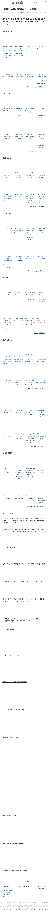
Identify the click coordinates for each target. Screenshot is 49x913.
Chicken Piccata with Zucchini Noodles (7, 136)
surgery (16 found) (39, 271)
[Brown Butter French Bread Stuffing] (7, 560)
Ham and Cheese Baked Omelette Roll (8, 111)
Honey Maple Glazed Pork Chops (41, 470)
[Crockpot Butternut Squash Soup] (7, 578)
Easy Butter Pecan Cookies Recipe (18, 382)
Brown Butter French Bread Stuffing (8, 295)
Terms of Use (7, 894)
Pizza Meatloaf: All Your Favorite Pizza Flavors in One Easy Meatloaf (30, 472)
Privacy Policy (7, 890)
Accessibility (7, 896)
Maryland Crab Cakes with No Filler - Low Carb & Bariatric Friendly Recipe (19, 51)
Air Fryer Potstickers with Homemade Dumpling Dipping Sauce (41, 79)
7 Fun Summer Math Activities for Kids (41, 436)
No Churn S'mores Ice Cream (7, 470)
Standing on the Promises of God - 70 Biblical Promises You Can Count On (30, 438)
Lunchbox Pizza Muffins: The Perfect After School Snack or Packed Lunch (7, 359)
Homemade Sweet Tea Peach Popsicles (19, 258)
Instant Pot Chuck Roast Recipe (41, 175)
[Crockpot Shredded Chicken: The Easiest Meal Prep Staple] (7, 615)
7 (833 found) (41, 446)
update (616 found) (39, 333)
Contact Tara (41, 888)
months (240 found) (39, 506)
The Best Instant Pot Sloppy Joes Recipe (30, 111)
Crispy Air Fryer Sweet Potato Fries (18, 77)
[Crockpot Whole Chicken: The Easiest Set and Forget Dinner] (7, 595)
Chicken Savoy (7, 228)
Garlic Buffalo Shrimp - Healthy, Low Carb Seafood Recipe (41, 199)
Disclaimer (7, 892)
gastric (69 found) (40, 151)
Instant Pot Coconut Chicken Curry (30, 136)
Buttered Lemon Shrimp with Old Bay (19, 196)
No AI (7, 898)
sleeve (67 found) (40, 206)
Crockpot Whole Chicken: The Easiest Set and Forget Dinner (23, 600)
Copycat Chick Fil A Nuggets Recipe (7, 175)
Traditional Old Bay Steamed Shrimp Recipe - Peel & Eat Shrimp (30, 199)
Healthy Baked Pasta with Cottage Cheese (30, 382)
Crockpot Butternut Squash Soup (19, 295)
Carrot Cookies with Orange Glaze (7, 498)
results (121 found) (39, 388)
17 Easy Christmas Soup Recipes (30, 412)
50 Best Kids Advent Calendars (19, 175)
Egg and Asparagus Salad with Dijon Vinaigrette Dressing (41, 113)
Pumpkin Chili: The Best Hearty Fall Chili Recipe (41, 320)
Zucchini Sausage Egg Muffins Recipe (30, 175)
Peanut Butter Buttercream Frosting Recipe (30, 498)
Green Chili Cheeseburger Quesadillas (30, 49)
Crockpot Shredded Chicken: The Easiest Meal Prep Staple (41, 297)
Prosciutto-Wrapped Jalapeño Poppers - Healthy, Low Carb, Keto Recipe (41, 141)
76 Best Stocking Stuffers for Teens (19, 436)
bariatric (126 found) (39, 87)
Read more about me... (24, 535)
